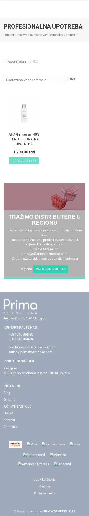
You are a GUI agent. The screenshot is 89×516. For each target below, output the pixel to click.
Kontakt (9, 420)
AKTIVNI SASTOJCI (18, 406)
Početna (9, 35)
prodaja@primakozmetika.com (32, 347)
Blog (7, 393)
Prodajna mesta (51, 269)
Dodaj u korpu (24, 161)
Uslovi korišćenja (44, 479)
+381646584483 (21, 334)
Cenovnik (10, 427)
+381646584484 (21, 339)
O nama (9, 400)
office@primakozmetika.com (30, 352)
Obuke (8, 413)
